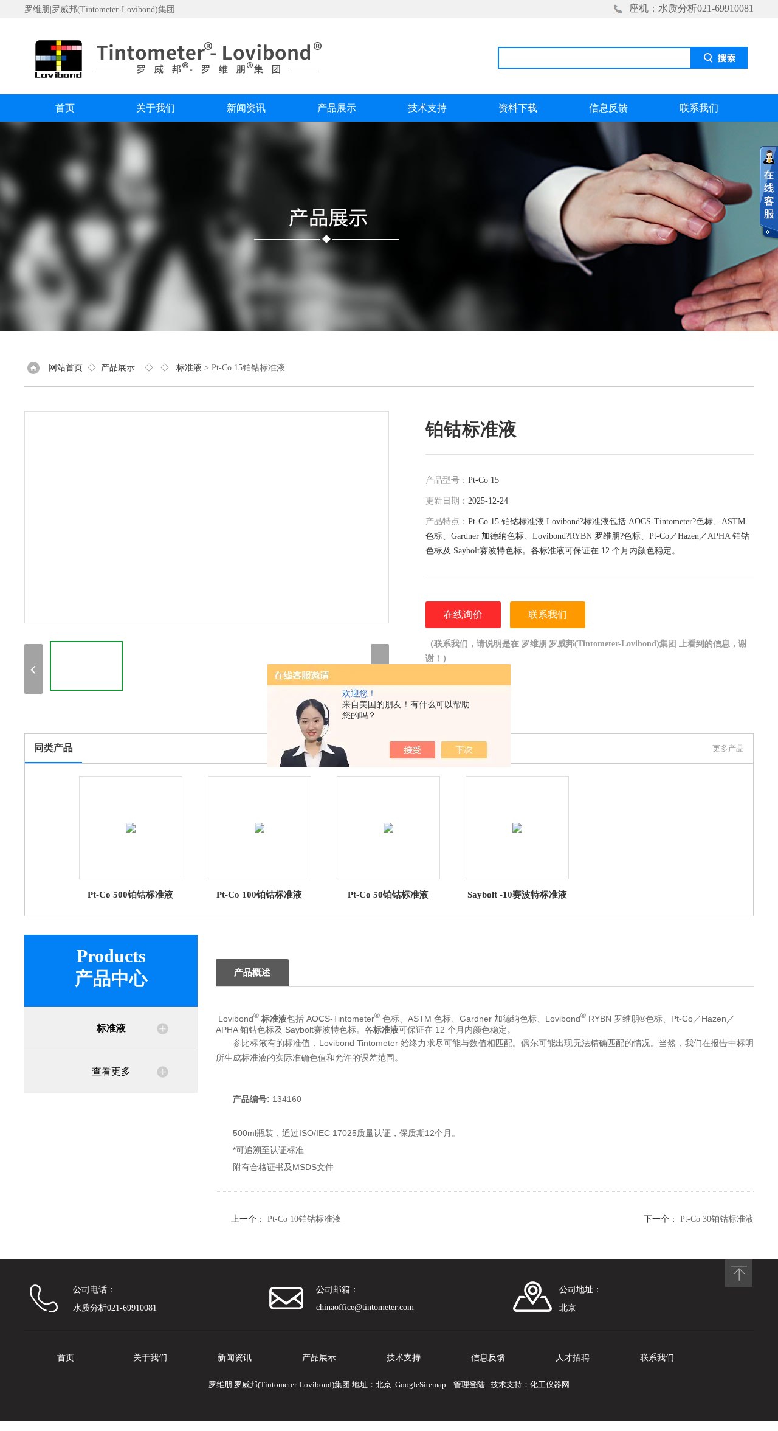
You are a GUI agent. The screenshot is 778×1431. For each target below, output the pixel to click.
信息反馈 (608, 108)
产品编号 (250, 1099)
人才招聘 (573, 1357)
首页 (65, 108)
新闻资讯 (246, 108)
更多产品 (728, 748)
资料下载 (517, 108)
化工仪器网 (550, 1384)
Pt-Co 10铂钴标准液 (304, 1219)
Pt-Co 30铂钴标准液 (717, 1219)
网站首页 (66, 367)
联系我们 (699, 108)
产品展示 (336, 108)
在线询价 (463, 614)
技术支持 (427, 108)
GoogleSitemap (420, 1384)
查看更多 (111, 1071)
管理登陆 (469, 1384)
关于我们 (155, 108)
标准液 (189, 367)
